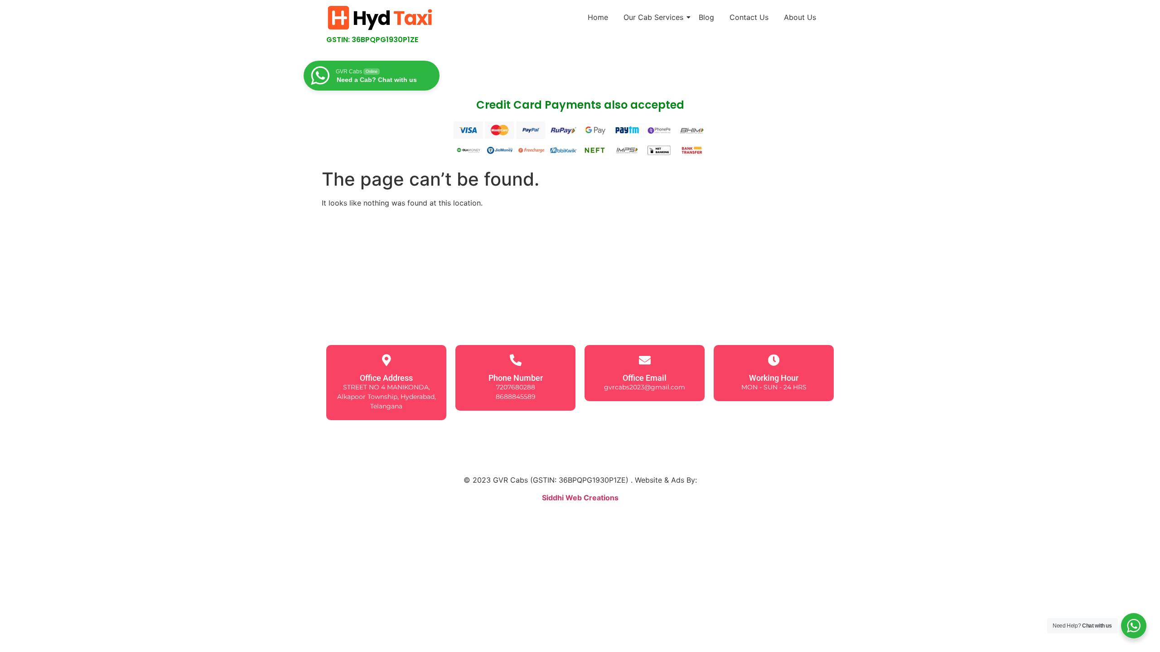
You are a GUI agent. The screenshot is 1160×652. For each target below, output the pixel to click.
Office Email (645, 378)
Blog (706, 17)
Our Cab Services (653, 17)
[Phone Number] (516, 360)
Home (598, 17)
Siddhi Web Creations (580, 497)
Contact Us (749, 17)
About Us (800, 17)
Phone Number (515, 378)
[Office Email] (645, 360)
